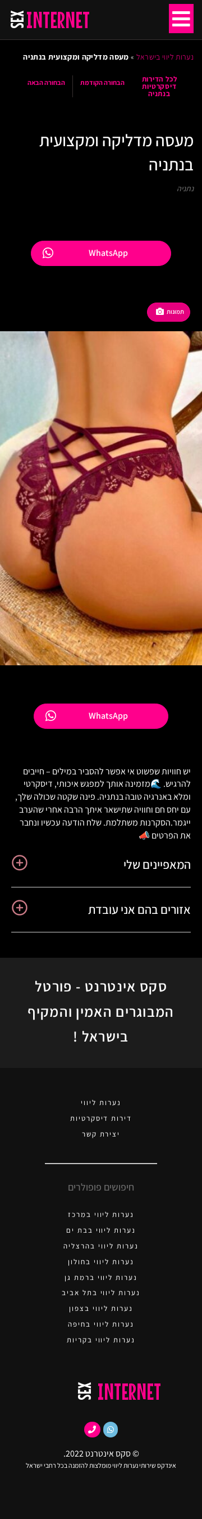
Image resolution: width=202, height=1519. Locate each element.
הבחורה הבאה (46, 82)
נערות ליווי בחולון (101, 1261)
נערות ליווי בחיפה (101, 1324)
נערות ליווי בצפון (100, 1308)
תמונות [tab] (175, 311)
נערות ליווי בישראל (165, 57)
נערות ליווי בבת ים (101, 1230)
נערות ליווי (101, 1102)
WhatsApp (108, 253)
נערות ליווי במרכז (101, 1214)
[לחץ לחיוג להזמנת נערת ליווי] (92, 1429)
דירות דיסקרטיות (101, 1118)
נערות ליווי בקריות (101, 1340)
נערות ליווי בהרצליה (100, 1246)
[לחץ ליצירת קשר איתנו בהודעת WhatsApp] (110, 1429)
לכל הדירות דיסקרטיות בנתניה (159, 86)
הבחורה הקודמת (102, 82)
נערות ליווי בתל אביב (101, 1292)
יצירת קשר (101, 1134)
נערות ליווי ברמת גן (101, 1277)
